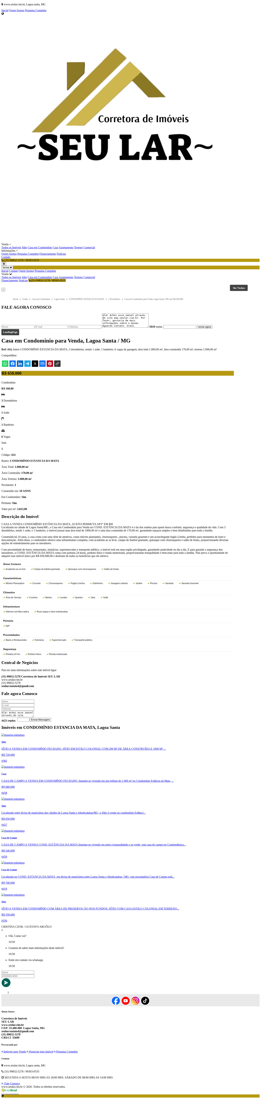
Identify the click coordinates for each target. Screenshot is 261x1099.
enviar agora (204, 327)
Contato (5, 257)
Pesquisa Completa (35, 10)
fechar (6, 267)
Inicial (4, 10)
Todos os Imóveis (11, 247)
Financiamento (47, 253)
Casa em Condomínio (40, 247)
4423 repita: (8, 720)
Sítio (24, 247)
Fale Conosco (11, 1083)
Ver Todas (239, 288)
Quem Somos (16, 10)
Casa (55, 247)
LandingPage (10, 332)
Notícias (61, 253)
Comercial (89, 247)
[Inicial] (115, 241)
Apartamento (66, 247)
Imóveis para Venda (14, 1051)
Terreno (78, 247)
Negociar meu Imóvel (40, 1051)
